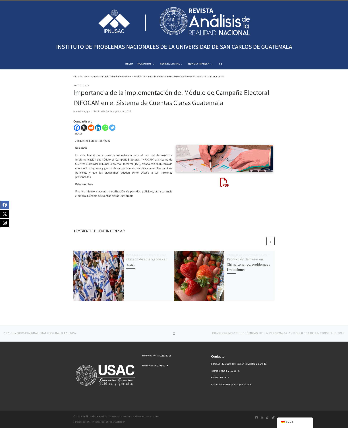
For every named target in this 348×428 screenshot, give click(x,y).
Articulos (86, 76)
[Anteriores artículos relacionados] (262, 241)
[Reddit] (91, 127)
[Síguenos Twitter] (273, 417)
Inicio (76, 76)
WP (88, 422)
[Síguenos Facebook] (256, 417)
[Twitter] (112, 127)
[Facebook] (77, 127)
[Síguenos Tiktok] (267, 417)
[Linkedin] (98, 127)
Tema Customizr (117, 422)
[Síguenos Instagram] (262, 417)
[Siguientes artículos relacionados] (270, 241)
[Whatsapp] (105, 127)
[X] (84, 127)
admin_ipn (84, 111)
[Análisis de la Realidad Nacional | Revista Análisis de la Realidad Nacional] (174, 29)
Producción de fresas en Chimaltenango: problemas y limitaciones (248, 264)
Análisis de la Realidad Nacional (101, 416)
